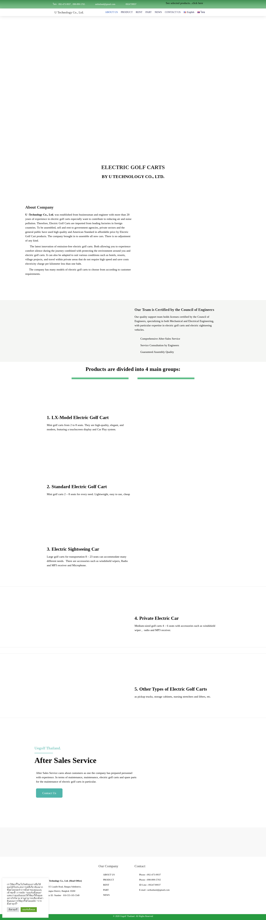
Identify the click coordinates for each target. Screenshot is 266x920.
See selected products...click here (184, 3)
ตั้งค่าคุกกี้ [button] (13, 909)
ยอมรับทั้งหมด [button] (28, 909)
